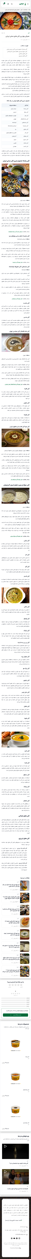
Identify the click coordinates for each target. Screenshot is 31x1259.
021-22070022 (23, 1227)
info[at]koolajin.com (21, 1234)
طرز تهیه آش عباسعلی (17, 298)
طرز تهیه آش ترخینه (18, 262)
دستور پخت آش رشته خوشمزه (16, 231)
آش (28, 33)
